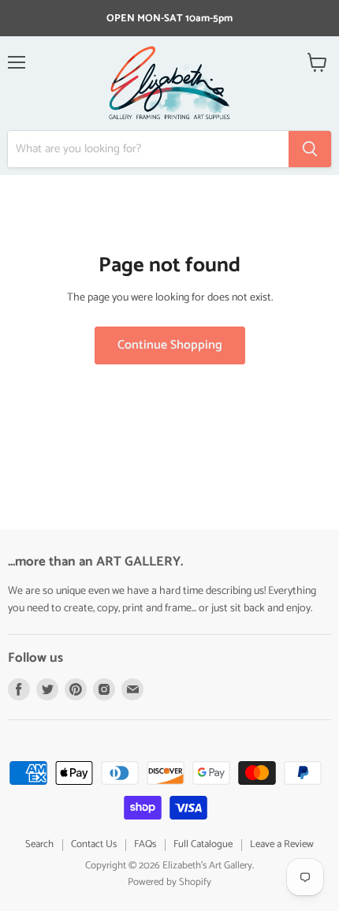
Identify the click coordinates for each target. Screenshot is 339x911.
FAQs (145, 844)
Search (39, 844)
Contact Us (94, 844)
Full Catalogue (203, 844)
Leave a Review (282, 844)
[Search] (310, 149)
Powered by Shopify (169, 882)
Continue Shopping (169, 345)
